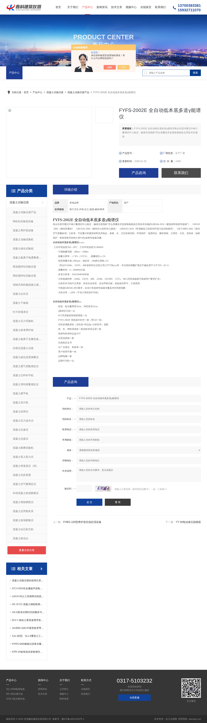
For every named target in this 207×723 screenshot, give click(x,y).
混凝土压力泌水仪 (23, 420)
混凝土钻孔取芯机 (23, 529)
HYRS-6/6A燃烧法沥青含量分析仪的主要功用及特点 (28, 643)
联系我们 (160, 7)
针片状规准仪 (20, 312)
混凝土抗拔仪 (20, 438)
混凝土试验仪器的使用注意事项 (28, 580)
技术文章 (116, 7)
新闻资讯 (102, 7)
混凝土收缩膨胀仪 (23, 520)
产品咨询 (139, 173)
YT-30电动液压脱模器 (188, 522)
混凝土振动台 (20, 538)
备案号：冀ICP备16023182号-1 (68, 719)
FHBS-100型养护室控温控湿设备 (82, 522)
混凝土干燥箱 (20, 302)
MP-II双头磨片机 (14, 694)
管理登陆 (182, 719)
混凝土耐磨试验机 (23, 447)
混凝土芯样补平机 (23, 375)
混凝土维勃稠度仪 (23, 502)
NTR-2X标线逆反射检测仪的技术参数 (28, 651)
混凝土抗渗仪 (20, 429)
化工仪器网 (171, 719)
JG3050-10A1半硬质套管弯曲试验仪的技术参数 (28, 628)
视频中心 (131, 7)
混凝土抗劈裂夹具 (23, 511)
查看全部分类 (26, 550)
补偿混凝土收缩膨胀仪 (26, 493)
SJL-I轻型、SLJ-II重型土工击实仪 (28, 636)
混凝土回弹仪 (20, 411)
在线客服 (134, 697)
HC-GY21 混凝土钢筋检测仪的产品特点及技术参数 (28, 604)
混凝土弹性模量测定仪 (26, 384)
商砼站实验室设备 (23, 221)
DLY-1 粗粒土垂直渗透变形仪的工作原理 (28, 620)
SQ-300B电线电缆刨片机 (17, 689)
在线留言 (145, 7)
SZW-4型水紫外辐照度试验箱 (17, 698)
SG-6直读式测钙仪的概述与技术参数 (28, 612)
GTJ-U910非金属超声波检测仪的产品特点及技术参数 (28, 588)
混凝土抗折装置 (22, 475)
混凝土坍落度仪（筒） (26, 466)
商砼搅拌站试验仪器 (24, 275)
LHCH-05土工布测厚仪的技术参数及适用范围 (28, 596)
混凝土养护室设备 (23, 230)
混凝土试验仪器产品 (78, 92)
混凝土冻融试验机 (23, 239)
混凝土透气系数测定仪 (26, 366)
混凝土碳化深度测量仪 (26, 357)
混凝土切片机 (20, 402)
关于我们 (72, 7)
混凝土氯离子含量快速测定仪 (29, 339)
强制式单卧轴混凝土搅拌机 (28, 284)
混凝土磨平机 (20, 393)
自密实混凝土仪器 (23, 348)
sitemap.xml (195, 719)
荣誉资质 (64, 698)
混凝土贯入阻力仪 (23, 456)
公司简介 (64, 689)
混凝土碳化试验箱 (23, 248)
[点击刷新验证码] (103, 488)
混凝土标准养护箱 (23, 330)
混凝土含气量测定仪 (24, 484)
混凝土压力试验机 (23, 321)
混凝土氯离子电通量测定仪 (28, 257)
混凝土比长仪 (20, 293)
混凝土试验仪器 (54, 92)
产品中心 (87, 7)
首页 (58, 7)
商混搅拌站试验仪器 (24, 266)
